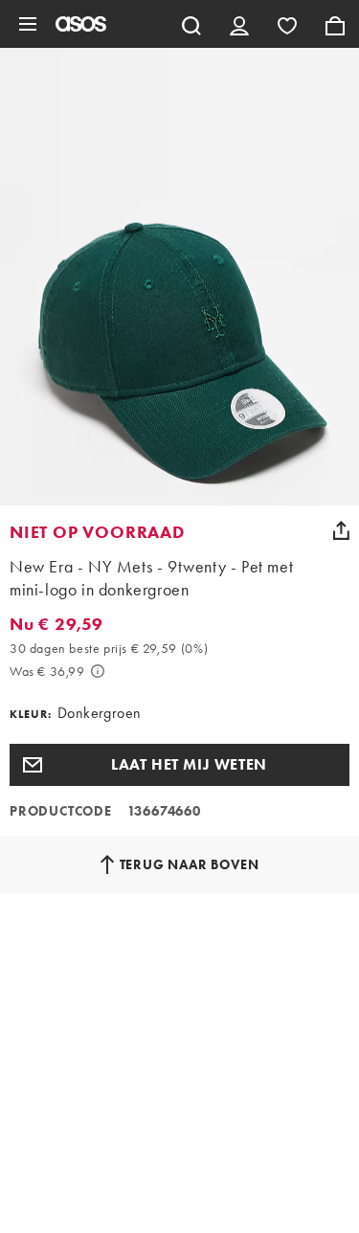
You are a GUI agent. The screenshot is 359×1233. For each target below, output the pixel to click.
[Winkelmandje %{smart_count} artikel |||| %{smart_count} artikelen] (335, 24)
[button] (179, 765)
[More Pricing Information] (97, 671)
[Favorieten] (287, 24)
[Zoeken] (191, 24)
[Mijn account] (239, 24)
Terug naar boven (189, 864)
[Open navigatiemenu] (28, 24)
